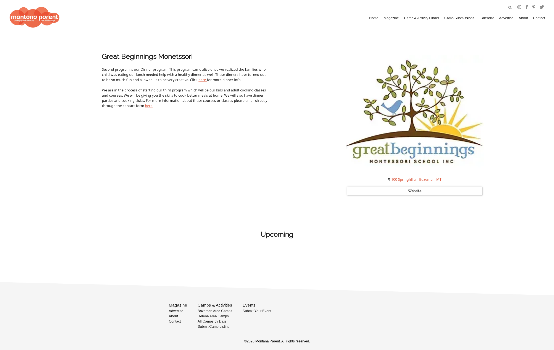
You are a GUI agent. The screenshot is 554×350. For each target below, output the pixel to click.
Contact (539, 18)
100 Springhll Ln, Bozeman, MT (416, 179)
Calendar (487, 18)
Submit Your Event (257, 311)
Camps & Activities (215, 305)
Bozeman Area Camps (215, 311)
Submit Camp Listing (214, 326)
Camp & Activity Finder (421, 18)
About (523, 18)
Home (373, 18)
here (202, 79)
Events (249, 305)
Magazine (391, 18)
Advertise (506, 18)
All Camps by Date (212, 321)
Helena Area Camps (213, 316)
